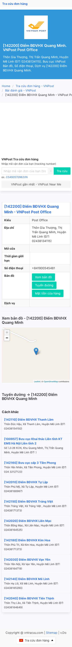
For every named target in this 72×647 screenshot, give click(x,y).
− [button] (7, 338)
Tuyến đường (44, 285)
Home (6, 86)
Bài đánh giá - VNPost (20, 90)
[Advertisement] (36, 130)
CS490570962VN (17, 177)
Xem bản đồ (43, 277)
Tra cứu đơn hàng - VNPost (35, 86)
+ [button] (7, 332)
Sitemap (51, 632)
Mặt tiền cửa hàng (47, 293)
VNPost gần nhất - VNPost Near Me (36, 184)
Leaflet (37, 381)
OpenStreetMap (51, 381)
